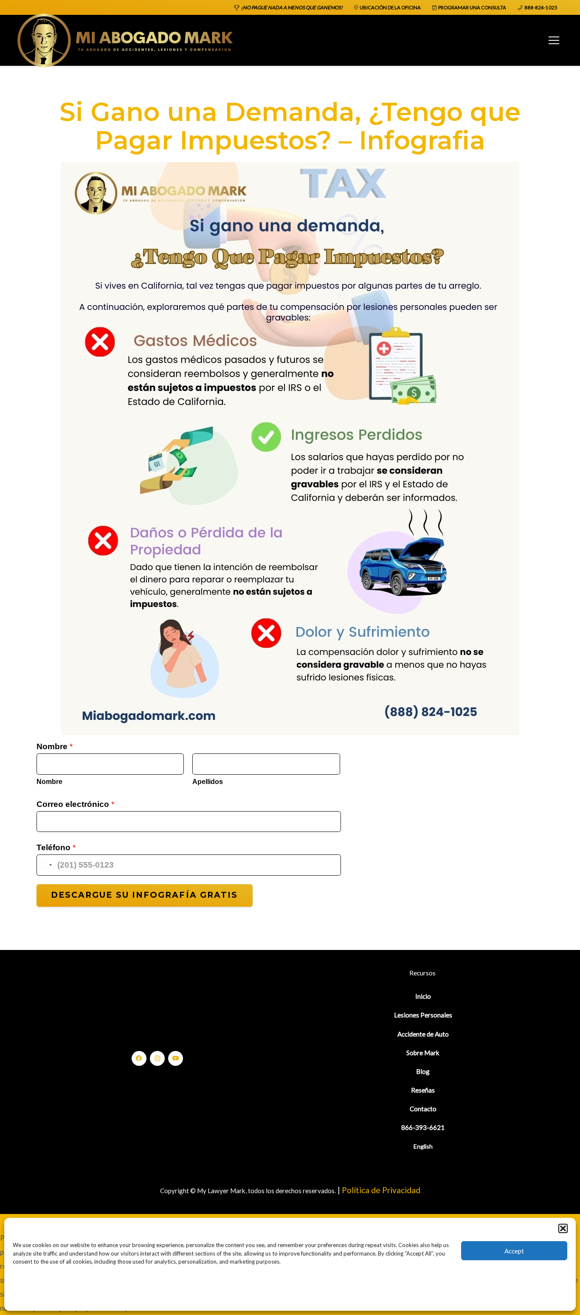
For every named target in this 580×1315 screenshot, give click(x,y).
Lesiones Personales (423, 1015)
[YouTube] (175, 1058)
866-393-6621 (423, 1127)
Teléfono (56, 847)
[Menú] (553, 40)
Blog (423, 1071)
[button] (563, 1228)
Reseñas (423, 1090)
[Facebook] (138, 1058)
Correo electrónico (75, 804)
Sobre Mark (422, 1052)
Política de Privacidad (381, 1190)
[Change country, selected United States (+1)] (45, 865)
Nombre (55, 746)
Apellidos (207, 781)
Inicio (423, 996)
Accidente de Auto (423, 1034)
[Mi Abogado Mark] (125, 40)
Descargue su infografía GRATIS (144, 895)
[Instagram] (157, 1058)
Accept (514, 1251)
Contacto (423, 1109)
